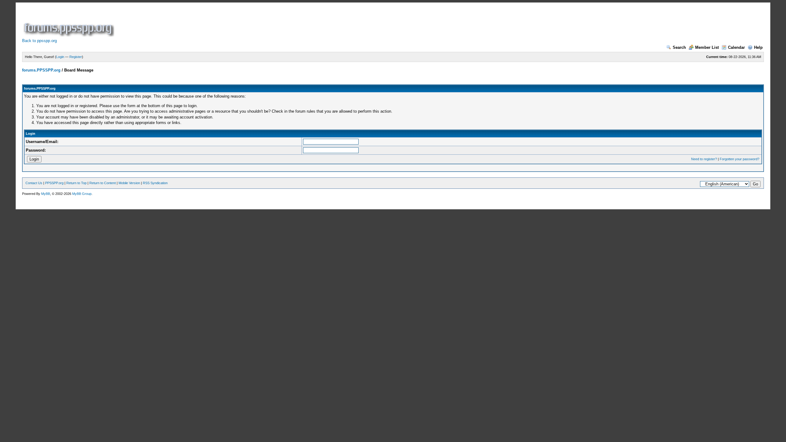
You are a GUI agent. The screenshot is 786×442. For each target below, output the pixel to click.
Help (758, 47)
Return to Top (76, 183)
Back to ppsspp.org (39, 40)
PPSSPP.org (54, 183)
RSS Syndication (155, 183)
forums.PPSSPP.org (41, 70)
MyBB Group (81, 194)
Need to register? (704, 159)
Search (679, 47)
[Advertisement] (227, 23)
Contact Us (33, 183)
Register (75, 57)
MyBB (45, 194)
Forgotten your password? (739, 159)
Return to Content (102, 183)
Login (60, 57)
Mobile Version (129, 183)
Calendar (736, 47)
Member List (707, 47)
